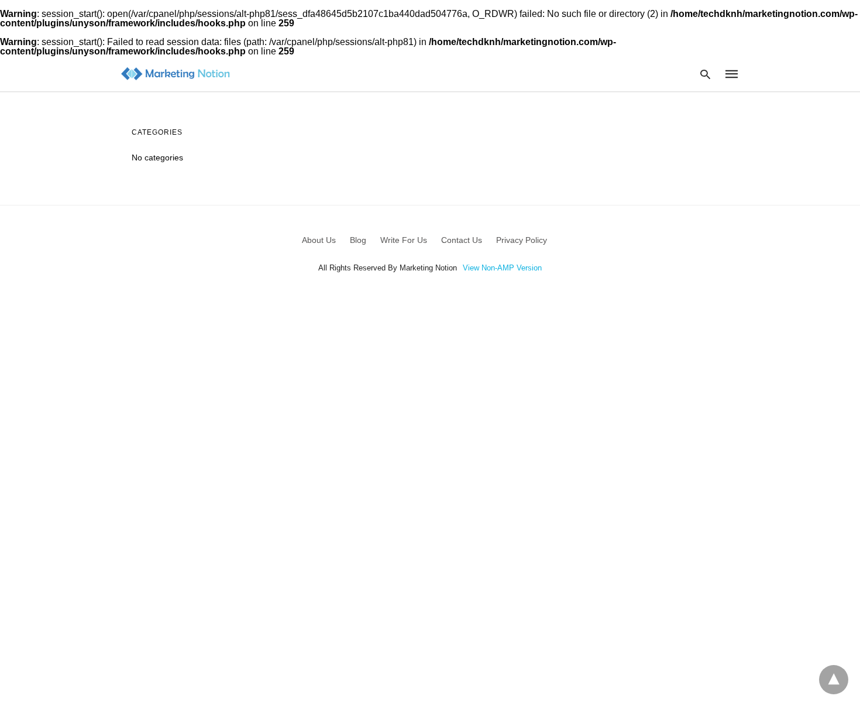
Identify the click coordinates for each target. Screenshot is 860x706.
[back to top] (833, 679)
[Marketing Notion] (175, 74)
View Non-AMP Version (502, 267)
